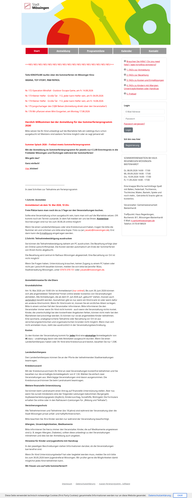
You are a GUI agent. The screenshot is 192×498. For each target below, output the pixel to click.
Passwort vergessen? (134, 123)
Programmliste (95, 50)
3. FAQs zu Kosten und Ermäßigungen (145, 80)
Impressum (67, 483)
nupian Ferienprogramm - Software (114, 483)
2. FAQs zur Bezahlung (138, 75)
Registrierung (132, 145)
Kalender (126, 50)
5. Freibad (131, 93)
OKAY (180, 495)
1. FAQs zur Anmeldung (138, 69)
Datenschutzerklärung (85, 483)
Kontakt (153, 50)
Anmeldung (63, 50)
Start (37, 50)
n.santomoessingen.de (143, 220)
